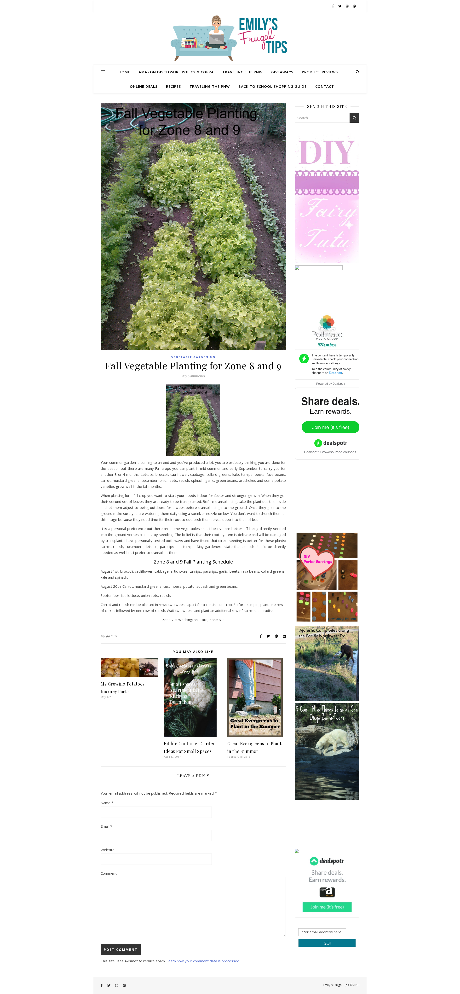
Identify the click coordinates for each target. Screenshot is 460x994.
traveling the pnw (210, 86)
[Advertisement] (331, 499)
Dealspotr (339, 383)
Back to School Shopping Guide (272, 86)
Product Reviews (320, 72)
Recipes (173, 86)
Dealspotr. (311, 451)
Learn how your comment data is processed (203, 961)
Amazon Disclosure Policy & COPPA (176, 72)
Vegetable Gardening (193, 357)
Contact (324, 86)
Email (106, 826)
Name (107, 802)
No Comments (193, 375)
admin (111, 636)
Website (108, 849)
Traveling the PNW (242, 72)
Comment (109, 873)
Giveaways (282, 72)
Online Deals (143, 86)
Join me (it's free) (330, 427)
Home (124, 72)
